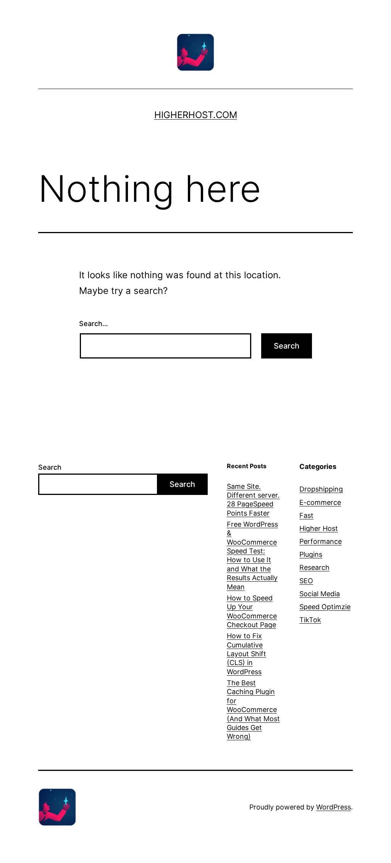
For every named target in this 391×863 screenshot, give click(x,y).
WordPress (333, 807)
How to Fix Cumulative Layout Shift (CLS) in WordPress (246, 654)
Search (49, 467)
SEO (306, 581)
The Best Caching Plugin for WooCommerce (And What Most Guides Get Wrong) (253, 709)
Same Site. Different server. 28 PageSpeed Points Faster (253, 499)
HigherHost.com (195, 114)
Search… (93, 324)
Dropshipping (321, 489)
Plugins (310, 554)
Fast (306, 515)
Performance (320, 541)
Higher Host (318, 528)
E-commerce (320, 502)
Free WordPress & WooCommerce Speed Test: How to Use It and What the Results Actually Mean (252, 555)
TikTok (310, 620)
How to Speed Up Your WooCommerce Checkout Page (252, 611)
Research (314, 567)
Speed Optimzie (325, 607)
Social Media (319, 594)
